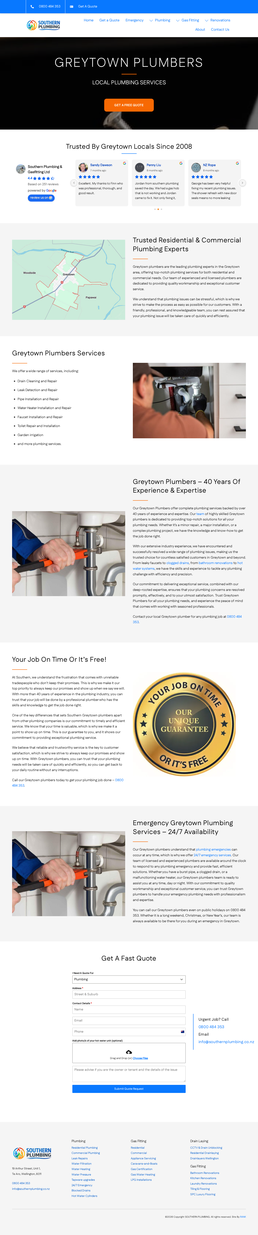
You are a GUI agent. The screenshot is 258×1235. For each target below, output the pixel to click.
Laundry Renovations (203, 1184)
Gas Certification (141, 1169)
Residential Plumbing (85, 1148)
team (200, 514)
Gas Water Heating (143, 1175)
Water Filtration (82, 1164)
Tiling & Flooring (200, 1189)
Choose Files (140, 1058)
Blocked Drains (81, 1191)
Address (77, 988)
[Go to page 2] (161, 209)
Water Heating (81, 1169)
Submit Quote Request (129, 1089)
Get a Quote (109, 20)
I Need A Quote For (83, 973)
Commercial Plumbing (86, 1153)
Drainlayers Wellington (204, 1159)
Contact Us (220, 29)
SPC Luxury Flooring (202, 1194)
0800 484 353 (211, 1027)
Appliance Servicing (143, 1159)
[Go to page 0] (155, 209)
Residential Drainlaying (204, 1153)
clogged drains (177, 563)
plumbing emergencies (213, 849)
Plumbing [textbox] (81, 979)
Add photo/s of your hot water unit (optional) (97, 1040)
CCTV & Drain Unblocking (206, 1148)
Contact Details (82, 1003)
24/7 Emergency (82, 1185)
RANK (243, 1217)
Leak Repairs (79, 1159)
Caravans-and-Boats (144, 1164)
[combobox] (128, 979)
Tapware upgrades (83, 1180)
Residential (138, 1148)
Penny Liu (154, 165)
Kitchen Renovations (203, 1178)
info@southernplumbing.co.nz (226, 1042)
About (200, 29)
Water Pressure (81, 1175)
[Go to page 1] (158, 209)
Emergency (135, 20)
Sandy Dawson (101, 165)
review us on (39, 197)
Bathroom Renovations (204, 1173)
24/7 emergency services (212, 855)
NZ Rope (209, 165)
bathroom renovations (216, 563)
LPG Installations (141, 1180)
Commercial (139, 1153)
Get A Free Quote (129, 105)
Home (89, 20)
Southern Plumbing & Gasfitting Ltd (45, 169)
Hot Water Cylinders (84, 1196)
